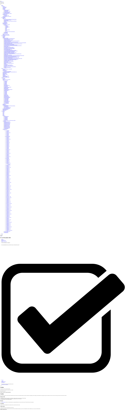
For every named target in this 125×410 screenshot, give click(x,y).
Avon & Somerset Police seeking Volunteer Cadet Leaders (10, 50)
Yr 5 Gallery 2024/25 (6, 98)
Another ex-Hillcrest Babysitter (7, 67)
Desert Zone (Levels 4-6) (6, 125)
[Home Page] (1, 1)
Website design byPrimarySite (5, 384)
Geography (6, 27)
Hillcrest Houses (4, 104)
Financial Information (5, 23)
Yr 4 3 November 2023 (7, 212)
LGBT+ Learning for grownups (7, 107)
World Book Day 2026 (6, 87)
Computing (6, 26)
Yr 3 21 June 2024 (7, 140)
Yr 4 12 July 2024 (7, 131)
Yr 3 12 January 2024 (7, 190)
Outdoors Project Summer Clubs (7, 41)
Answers (8, 133)
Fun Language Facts (6, 232)
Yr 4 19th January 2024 (7, 188)
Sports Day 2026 (6, 86)
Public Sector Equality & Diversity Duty (7, 16)
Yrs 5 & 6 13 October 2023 (8, 217)
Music (6, 28)
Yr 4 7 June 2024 (7, 148)
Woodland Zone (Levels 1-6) (7, 121)
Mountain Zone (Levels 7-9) (7, 126)
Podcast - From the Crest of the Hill (6, 79)
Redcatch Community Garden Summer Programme (9, 38)
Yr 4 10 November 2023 (8, 209)
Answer (7, 161)
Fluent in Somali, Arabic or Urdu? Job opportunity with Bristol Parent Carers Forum (12, 45)
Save (5, 409)
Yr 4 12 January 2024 (7, 191)
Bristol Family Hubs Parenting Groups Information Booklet (10, 19)
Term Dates (4, 36)
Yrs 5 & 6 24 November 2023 (8, 203)
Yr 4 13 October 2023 (7, 216)
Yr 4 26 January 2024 (7, 184)
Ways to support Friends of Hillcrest (8, 13)
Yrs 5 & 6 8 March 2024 (8, 175)
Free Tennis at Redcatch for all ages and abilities (9, 44)
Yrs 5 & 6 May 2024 (7, 159)
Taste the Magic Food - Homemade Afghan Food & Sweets (10, 59)
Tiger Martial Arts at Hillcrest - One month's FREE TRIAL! (10, 52)
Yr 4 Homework (6, 118)
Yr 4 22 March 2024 (7, 168)
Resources (5, 21)
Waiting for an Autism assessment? (7, 62)
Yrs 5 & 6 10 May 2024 (7, 156)
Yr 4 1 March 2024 (7, 177)
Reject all (1, 409)
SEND (3, 18)
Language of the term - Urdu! (7, 231)
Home (2, 5)
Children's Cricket (6, 54)
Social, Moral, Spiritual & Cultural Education (10, 31)
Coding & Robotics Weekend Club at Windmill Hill (9, 51)
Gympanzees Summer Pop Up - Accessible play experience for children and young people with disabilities (15, 42)
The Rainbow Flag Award (5, 105)
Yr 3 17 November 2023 (8, 204)
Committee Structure (6, 10)
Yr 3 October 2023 (7, 218)
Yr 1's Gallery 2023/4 (6, 101)
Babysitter (5, 63)
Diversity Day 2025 (6, 95)
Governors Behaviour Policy (7, 12)
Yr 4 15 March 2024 (7, 170)
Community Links (5, 14)
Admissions (4, 8)
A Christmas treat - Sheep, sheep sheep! (8, 89)
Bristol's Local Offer (6, 20)
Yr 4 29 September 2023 (8, 224)
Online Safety (4, 75)
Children (2, 77)
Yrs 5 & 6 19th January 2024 (8, 189)
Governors (4, 9)
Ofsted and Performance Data (6, 34)
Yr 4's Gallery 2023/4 (6, 103)
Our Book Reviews (6, 106)
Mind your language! (4, 240)
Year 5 (3, 114)
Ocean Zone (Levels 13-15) (7, 127)
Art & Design (6, 25)
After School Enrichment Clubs (6, 72)
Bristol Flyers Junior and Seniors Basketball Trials (9, 53)
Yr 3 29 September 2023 (8, 223)
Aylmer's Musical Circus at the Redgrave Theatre (9, 48)
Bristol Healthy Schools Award (6, 108)
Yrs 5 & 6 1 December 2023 (8, 197)
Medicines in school (5, 73)
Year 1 (3, 112)
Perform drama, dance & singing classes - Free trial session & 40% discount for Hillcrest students (14, 55)
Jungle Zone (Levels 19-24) (7, 123)
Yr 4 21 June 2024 (7, 141)
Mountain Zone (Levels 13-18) (7, 122)
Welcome (4, 6)
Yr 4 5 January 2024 (7, 195)
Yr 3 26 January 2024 (7, 183)
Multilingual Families (5, 76)
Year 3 (3, 113)
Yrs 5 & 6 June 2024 (7, 142)
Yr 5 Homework (6, 119)
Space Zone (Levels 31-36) (7, 124)
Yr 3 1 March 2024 (7, 176)
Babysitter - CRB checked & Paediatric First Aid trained (10, 66)
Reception (4, 111)
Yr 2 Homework (6, 117)
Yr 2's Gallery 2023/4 (6, 102)
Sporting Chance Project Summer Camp (8, 40)
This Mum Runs (6, 64)
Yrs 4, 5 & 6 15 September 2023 (8, 230)
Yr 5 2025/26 (5, 93)
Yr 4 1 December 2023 (7, 198)
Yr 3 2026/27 (5, 82)
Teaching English (6, 32)
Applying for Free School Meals (7, 71)
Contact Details (4, 7)
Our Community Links (6, 15)
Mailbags (4, 37)
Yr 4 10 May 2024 (7, 155)
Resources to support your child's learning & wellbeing (9, 120)
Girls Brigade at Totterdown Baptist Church (8, 60)
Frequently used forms (5, 74)
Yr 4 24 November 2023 (8, 202)
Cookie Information (4, 381)
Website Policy (3, 382)
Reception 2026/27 (6, 80)
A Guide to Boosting (6, 128)
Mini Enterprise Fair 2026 (6, 85)
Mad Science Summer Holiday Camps (8, 43)
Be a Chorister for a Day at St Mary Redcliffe (9, 47)
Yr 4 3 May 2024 (7, 158)
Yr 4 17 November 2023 (8, 205)
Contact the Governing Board (7, 11)
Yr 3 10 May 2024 (7, 154)
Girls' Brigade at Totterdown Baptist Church (8, 65)
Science (6, 30)
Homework (4, 115)
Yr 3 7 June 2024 (7, 147)
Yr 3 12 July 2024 (7, 130)
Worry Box (4, 78)
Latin (6, 29)
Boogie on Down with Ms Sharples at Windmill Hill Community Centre (11, 57)
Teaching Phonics (6, 33)
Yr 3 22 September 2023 (8, 225)
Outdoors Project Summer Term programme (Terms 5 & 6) (10, 56)
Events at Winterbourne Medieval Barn (8, 49)
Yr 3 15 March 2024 (7, 169)
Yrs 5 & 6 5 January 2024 (8, 196)
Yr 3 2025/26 (5, 92)
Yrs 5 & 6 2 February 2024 (8, 182)
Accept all (4, 409)
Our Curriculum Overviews (7, 24)
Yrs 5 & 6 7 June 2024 (7, 149)
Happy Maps (5, 22)
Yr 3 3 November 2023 (7, 211)
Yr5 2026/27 (5, 83)
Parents (2, 68)
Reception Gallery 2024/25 (7, 97)
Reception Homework (6, 116)
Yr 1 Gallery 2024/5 (6, 100)
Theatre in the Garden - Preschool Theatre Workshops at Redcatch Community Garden (13, 58)
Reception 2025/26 (6, 90)
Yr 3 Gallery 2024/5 (6, 99)
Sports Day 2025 (6, 94)
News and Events (3, 35)
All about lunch (4, 70)
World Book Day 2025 (6, 96)
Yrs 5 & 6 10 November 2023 (8, 210)
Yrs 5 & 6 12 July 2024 (7, 132)
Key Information (3, 17)
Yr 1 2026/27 (5, 81)
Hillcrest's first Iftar (6, 88)
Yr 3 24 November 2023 (4, 241)
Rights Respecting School (5, 109)
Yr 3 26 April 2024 (7, 160)
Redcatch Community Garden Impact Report (8, 61)
